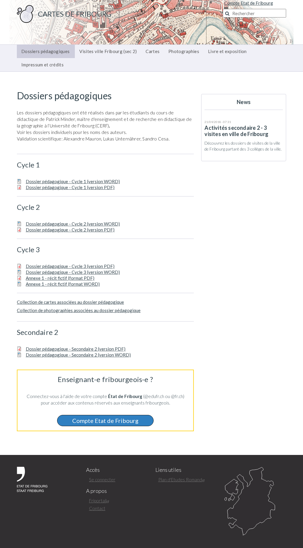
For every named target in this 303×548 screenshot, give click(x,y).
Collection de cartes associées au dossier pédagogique (70, 302)
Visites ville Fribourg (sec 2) (108, 51)
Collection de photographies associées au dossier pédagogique (79, 310)
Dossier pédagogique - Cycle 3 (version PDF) (70, 266)
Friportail (98, 500)
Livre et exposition (227, 51)
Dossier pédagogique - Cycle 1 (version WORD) (73, 181)
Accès (93, 470)
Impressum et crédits (42, 64)
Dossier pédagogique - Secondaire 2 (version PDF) (75, 349)
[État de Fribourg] (32, 478)
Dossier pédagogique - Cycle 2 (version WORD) (73, 223)
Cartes (152, 51)
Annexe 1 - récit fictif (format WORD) (63, 284)
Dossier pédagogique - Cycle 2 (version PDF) (70, 229)
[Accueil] (25, 13)
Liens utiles (168, 470)
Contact (97, 508)
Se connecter (102, 479)
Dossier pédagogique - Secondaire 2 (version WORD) (78, 354)
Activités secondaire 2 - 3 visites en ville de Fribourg (236, 130)
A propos (96, 491)
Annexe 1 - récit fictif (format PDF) (60, 278)
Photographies (183, 51)
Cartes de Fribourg (74, 13)
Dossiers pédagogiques (45, 51)
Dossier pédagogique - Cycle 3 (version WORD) (73, 272)
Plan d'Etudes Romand (180, 479)
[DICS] (255, 501)
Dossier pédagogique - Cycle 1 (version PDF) (70, 187)
